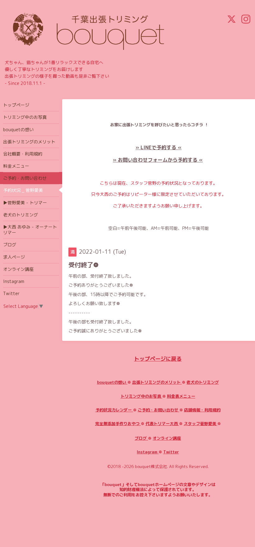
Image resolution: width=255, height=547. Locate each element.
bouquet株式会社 (151, 466)
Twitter (171, 452)
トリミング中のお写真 (141, 396)
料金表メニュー (181, 396)
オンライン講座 (167, 438)
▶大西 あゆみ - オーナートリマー (30, 229)
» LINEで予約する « (159, 147)
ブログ (141, 438)
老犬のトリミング (203, 382)
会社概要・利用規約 (22, 154)
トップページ (16, 105)
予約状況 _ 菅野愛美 (23, 190)
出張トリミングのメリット (157, 382)
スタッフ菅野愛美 (200, 423)
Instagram (148, 452)
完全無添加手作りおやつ (118, 423)
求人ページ (14, 257)
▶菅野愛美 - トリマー (25, 203)
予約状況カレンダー (114, 410)
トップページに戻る (158, 359)
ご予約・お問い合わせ (158, 410)
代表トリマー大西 (162, 423)
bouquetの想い (112, 382)
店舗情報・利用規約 (202, 410)
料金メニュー (16, 166)
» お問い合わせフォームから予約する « (158, 159)
